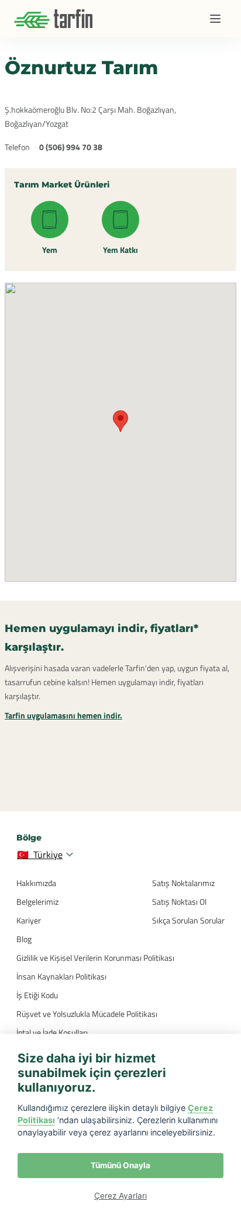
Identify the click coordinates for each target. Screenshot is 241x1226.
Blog (24, 939)
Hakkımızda (36, 883)
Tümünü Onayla (120, 1165)
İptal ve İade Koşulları (52, 1032)
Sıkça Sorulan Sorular (188, 920)
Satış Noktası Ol (179, 901)
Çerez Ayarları (120, 1195)
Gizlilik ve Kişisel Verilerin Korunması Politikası (95, 957)
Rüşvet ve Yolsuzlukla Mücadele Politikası (86, 1014)
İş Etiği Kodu (37, 995)
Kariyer (28, 920)
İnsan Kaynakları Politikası (61, 976)
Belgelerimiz (37, 901)
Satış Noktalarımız (183, 883)
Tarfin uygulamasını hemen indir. (63, 715)
